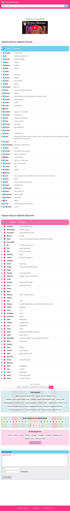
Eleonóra (10, 363)
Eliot (6, 136)
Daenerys (10, 356)
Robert (7, 59)
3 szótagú (48, 435)
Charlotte (10, 226)
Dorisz (9, 288)
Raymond (8, 194)
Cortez (7, 166)
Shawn (7, 115)
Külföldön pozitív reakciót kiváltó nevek (17, 399)
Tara (8, 325)
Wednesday (11, 229)
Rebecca (10, 276)
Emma (9, 263)
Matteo (7, 169)
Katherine (10, 313)
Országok (41, 387)
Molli (8, 353)
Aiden (7, 102)
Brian (7, 62)
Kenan (7, 77)
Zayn (6, 108)
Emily (9, 332)
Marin (7, 157)
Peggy (9, 267)
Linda (9, 335)
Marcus (7, 65)
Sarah (9, 378)
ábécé (18, 387)
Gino (6, 176)
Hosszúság (24, 387)
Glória (9, 270)
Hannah (9, 273)
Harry (7, 133)
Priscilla (9, 282)
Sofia (8, 319)
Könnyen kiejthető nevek (16, 410)
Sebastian (8, 188)
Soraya (9, 236)
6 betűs (27, 435)
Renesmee (10, 233)
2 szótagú (41, 435)
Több (51, 387)
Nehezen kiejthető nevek (32, 410)
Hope (8, 239)
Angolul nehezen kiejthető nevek (45, 396)
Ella (8, 248)
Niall (6, 84)
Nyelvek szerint (29, 438)
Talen (46, 387)
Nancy (9, 375)
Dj (5, 56)
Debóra (9, 298)
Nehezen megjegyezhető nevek (53, 406)
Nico (6, 118)
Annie (9, 329)
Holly (8, 347)
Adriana (9, 304)
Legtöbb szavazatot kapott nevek (24, 396)
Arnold (7, 151)
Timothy (7, 53)
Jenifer (9, 307)
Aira (8, 301)
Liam (6, 203)
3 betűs (9, 435)
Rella (8, 291)
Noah (7, 81)
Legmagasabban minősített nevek (13, 403)
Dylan (7, 74)
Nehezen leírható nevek (14, 406)
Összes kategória (35, 442)
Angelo (7, 99)
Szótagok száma (33, 387)
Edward (7, 112)
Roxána (9, 344)
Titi (6, 200)
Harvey (7, 93)
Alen (6, 90)
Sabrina (9, 322)
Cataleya (10, 260)
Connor (7, 124)
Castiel (7, 130)
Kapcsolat (36, 508)
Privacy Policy (49, 508)
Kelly (8, 366)
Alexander (8, 207)
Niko (6, 182)
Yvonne (9, 350)
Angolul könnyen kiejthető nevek (51, 410)
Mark (6, 68)
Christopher (9, 145)
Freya (9, 310)
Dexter (7, 127)
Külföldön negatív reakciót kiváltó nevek (43, 399)
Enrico (7, 185)
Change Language (22, 508)
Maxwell (7, 87)
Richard (7, 163)
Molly (8, 341)
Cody (7, 105)
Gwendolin (10, 338)
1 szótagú (34, 435)
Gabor (7, 191)
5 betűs (21, 435)
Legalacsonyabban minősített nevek (36, 403)
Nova (8, 285)
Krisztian (8, 197)
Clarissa (9, 294)
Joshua (7, 154)
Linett (9, 279)
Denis (7, 96)
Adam (7, 141)
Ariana (9, 360)
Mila (8, 251)
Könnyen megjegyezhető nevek (32, 406)
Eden (7, 148)
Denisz (7, 172)
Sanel (9, 372)
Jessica (9, 257)
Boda (7, 179)
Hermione (10, 316)
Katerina (9, 254)
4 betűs (15, 435)
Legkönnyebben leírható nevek (57, 403)
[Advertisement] (35, 13)
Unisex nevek (60, 399)
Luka (6, 160)
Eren (6, 121)
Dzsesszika (10, 242)
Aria (8, 369)
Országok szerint (57, 435)
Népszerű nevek (40, 438)
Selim (7, 71)
